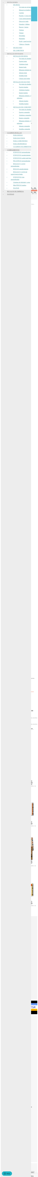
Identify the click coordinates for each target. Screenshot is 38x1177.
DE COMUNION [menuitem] (18, 50)
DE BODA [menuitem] (16, 5)
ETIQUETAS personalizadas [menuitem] (21, 152)
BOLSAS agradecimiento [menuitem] (20, 169)
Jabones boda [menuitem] (23, 73)
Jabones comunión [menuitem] (24, 126)
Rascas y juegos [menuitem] (23, 27)
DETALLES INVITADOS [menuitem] (15, 54)
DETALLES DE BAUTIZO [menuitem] (21, 82)
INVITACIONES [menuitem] (12, 2)
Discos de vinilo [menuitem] (23, 21)
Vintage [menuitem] (21, 33)
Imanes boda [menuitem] (22, 67)
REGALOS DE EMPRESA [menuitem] (15, 191)
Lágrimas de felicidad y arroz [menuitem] (21, 182)
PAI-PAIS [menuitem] (16, 188)
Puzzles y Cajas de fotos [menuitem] (26, 16)
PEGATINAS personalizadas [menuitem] (21, 161)
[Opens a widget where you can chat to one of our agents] (7, 1173)
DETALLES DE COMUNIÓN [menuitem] (22, 107)
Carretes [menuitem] (21, 13)
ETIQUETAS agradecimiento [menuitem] (22, 155)
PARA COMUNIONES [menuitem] (20, 141)
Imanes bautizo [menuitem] (23, 93)
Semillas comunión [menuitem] (24, 129)
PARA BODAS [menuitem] (18, 135)
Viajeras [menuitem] (21, 30)
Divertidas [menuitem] (22, 36)
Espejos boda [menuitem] (23, 61)
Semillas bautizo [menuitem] (23, 104)
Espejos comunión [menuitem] (24, 112)
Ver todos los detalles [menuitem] (25, 58)
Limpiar (32, 691)
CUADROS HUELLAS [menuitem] (14, 133)
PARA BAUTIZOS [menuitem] (19, 138)
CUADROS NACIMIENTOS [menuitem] (22, 146)
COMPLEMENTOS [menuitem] (13, 150)
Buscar (32, 1172)
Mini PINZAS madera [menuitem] (19, 185)
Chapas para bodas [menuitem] (24, 78)
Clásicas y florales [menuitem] (24, 44)
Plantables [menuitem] (22, 38)
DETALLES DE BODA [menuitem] (20, 56)
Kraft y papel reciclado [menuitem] (25, 41)
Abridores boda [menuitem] (23, 64)
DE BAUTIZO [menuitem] (17, 47)
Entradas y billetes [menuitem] (24, 24)
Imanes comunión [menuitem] (24, 118)
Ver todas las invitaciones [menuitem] (26, 7)
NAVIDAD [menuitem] (10, 194)
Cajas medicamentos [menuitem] (25, 18)
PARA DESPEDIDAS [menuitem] (20, 144)
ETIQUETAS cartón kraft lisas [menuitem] (22, 158)
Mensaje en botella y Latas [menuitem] (26, 10)
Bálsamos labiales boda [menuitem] (26, 70)
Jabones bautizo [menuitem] (23, 101)
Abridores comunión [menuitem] (25, 115)
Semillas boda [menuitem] (23, 75)
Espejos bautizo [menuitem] (23, 87)
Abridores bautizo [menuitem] (24, 90)
